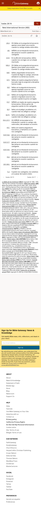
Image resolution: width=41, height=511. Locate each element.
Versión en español (13, 499)
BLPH (8, 115)
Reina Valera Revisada (20, 249)
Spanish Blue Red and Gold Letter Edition (19, 260)
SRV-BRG (6, 164)
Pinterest (9, 481)
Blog (7, 391)
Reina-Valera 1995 (33, 256)
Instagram (10, 479)
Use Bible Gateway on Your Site (17, 411)
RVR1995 (6, 150)
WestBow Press (11, 461)
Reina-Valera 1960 (13, 239)
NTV (8, 80)
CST (8, 95)
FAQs (8, 406)
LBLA (8, 43)
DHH (8, 58)
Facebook (9, 476)
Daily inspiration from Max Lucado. (20, 8)
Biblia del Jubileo (29, 184)
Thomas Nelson (11, 458)
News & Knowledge (13, 380)
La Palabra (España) (26, 223)
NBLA (8, 65)
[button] (38, 3)
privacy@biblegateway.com (10, 365)
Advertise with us (12, 414)
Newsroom (10, 394)
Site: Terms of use (12, 430)
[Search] (37, 23)
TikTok (8, 484)
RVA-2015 (6, 120)
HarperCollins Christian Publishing (18, 450)
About (8, 378)
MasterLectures (12, 466)
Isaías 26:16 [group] (7, 36)
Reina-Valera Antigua (9, 260)
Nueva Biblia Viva (7, 196)
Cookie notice (11, 427)
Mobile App (10, 386)
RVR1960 (6, 135)
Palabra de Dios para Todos (17, 222)
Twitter (8, 487)
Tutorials (9, 409)
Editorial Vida (11, 456)
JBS (8, 51)
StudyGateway (11, 445)
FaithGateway (11, 442)
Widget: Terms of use (13, 433)
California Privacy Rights (15, 422)
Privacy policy (11, 419)
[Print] (36, 35)
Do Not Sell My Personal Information (20, 425)
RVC (8, 128)
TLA (8, 172)
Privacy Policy (13, 363)
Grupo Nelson (11, 453)
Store (8, 388)
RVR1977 (6, 142)
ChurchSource (11, 448)
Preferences (10, 502)
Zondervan (10, 464)
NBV (8, 73)
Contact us (10, 417)
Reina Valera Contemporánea (28, 235)
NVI (8, 87)
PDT (8, 102)
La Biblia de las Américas (10, 182)
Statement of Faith (13, 383)
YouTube (9, 489)
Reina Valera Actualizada (22, 232)
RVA (8, 157)
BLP (8, 109)
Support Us (10, 396)
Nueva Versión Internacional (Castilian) (19, 214)
